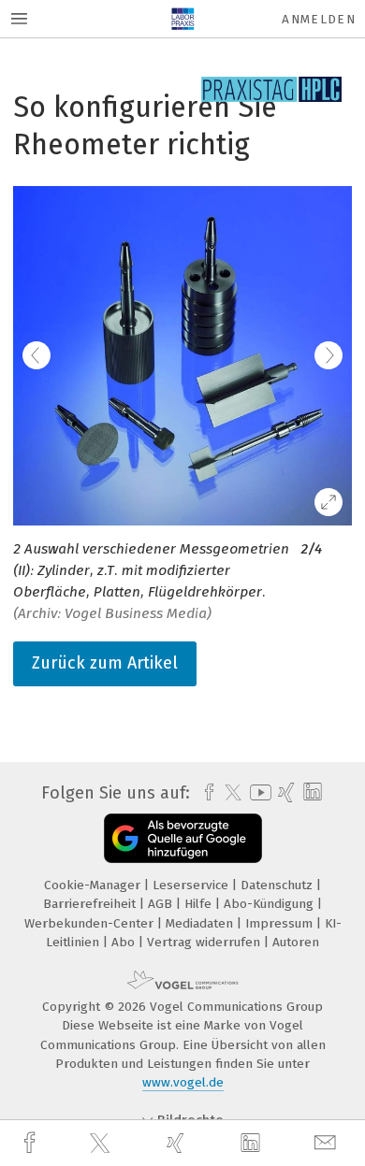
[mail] (327, 1143)
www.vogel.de (183, 1082)
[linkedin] (253, 1143)
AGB (162, 904)
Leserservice (192, 885)
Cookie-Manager (94, 885)
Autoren (295, 942)
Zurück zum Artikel (105, 663)
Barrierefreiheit (91, 904)
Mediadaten (201, 923)
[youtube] (257, 792)
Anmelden (319, 19)
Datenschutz (278, 885)
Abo (125, 942)
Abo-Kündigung (270, 904)
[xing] (178, 1143)
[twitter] (102, 1143)
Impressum (280, 923)
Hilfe (199, 904)
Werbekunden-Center (90, 923)
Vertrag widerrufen (205, 942)
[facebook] (31, 1143)
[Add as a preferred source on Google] (183, 838)
